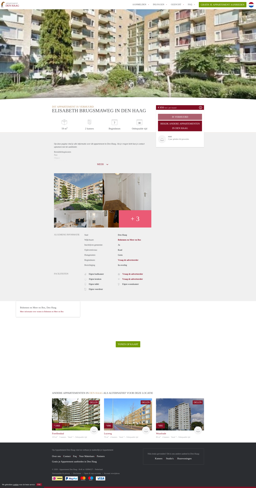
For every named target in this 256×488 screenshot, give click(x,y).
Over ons (56, 456)
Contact (67, 456)
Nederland (99, 469)
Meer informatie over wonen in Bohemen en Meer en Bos (41, 312)
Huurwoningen (184, 458)
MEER (100, 164)
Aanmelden (139, 4)
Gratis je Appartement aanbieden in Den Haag (74, 461)
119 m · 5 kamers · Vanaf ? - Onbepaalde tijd (69, 437)
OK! (39, 484)
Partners (101, 456)
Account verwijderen (112, 473)
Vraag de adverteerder (128, 260)
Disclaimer (77, 473)
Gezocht (176, 4)
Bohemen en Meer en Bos (129, 240)
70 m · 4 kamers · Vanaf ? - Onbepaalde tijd (121, 437)
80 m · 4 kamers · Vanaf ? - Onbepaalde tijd (173, 437)
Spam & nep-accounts (92, 473)
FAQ (190, 4)
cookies (16, 485)
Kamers (158, 458)
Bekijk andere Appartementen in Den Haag (180, 126)
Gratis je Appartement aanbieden (222, 4)
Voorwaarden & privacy (61, 473)
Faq (75, 456)
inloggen (158, 4)
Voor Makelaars (86, 456)
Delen (94, 402)
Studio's (170, 458)
